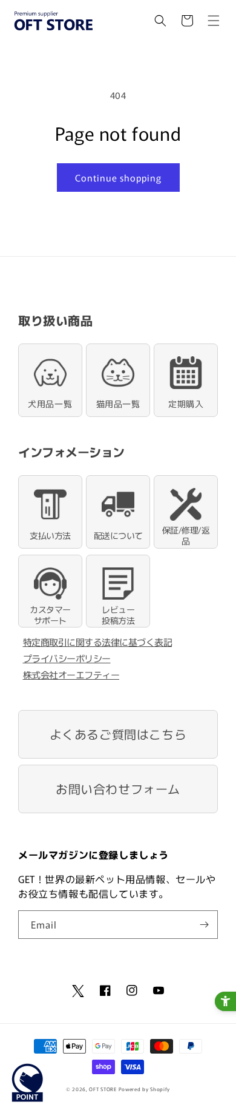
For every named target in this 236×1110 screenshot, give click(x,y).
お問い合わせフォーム (118, 788)
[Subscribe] (204, 924)
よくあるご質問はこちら (118, 734)
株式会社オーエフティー (71, 674)
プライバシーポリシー (67, 658)
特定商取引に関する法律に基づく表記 (97, 641)
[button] (160, 20)
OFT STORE (102, 1088)
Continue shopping (118, 177)
